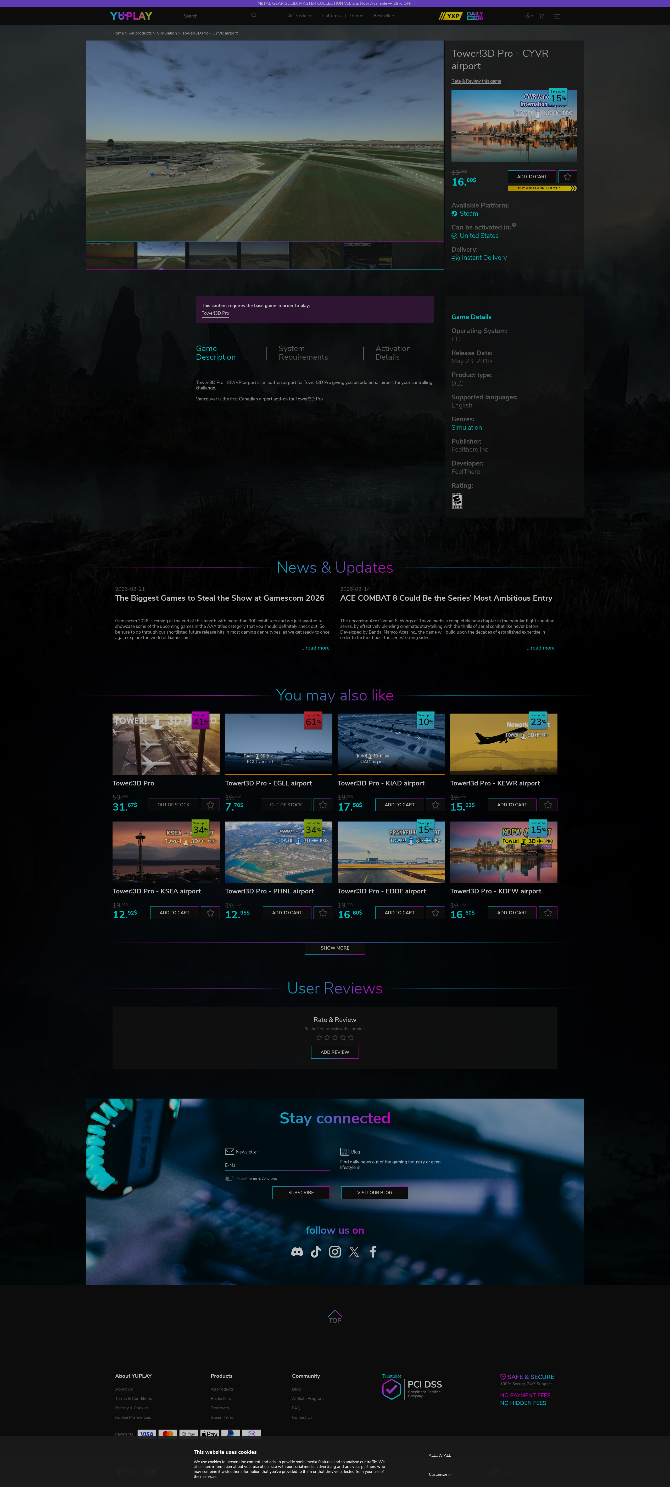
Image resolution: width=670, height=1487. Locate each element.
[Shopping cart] (541, 16)
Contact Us (302, 1417)
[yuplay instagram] (335, 1252)
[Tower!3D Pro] (166, 744)
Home (118, 33)
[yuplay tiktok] (316, 1252)
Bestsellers (221, 1398)
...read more (316, 648)
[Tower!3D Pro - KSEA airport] (166, 852)
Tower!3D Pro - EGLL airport (268, 783)
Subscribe (301, 1193)
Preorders (220, 1408)
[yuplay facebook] (373, 1252)
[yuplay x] (354, 1252)
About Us (124, 1389)
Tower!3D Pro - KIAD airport (381, 783)
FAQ (296, 1408)
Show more (335, 948)
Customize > (440, 1474)
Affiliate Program (308, 1398)
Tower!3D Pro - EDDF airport (382, 891)
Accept (257, 1178)
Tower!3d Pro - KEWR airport (495, 783)
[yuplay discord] (297, 1252)
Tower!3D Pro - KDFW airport (495, 891)
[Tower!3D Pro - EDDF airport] (391, 852)
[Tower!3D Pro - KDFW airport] (503, 852)
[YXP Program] (450, 16)
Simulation (167, 33)
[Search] (253, 15)
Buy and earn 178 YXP (539, 188)
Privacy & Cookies (132, 1408)
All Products (222, 1389)
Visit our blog (374, 1193)
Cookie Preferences (133, 1417)
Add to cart (532, 177)
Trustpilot (391, 1376)
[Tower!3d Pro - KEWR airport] (503, 744)
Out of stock (173, 805)
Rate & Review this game (476, 81)
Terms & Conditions (262, 1178)
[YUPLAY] (131, 16)
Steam (469, 213)
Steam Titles (222, 1417)
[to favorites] (568, 176)
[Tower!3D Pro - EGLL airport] (278, 744)
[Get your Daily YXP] (475, 16)
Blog (296, 1389)
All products (140, 33)
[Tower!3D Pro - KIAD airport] (391, 744)
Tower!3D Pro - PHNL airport (269, 891)
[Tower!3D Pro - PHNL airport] (278, 852)
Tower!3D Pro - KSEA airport (157, 891)
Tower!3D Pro (215, 313)
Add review (335, 1052)
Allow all (440, 1455)
